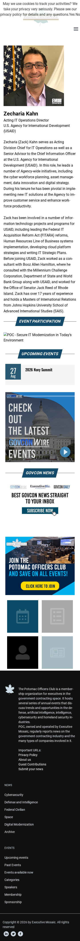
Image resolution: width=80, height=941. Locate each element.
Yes (72, 14)
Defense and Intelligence (21, 802)
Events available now (18, 872)
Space (8, 817)
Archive (9, 832)
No (78, 14)
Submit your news (30, 769)
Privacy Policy (28, 755)
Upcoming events (16, 857)
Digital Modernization (19, 824)
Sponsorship (13, 902)
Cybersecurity (13, 795)
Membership (13, 894)
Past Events (12, 865)
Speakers (10, 887)
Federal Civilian (14, 809)
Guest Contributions (32, 764)
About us (24, 759)
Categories (11, 880)
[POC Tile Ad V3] (40, 566)
